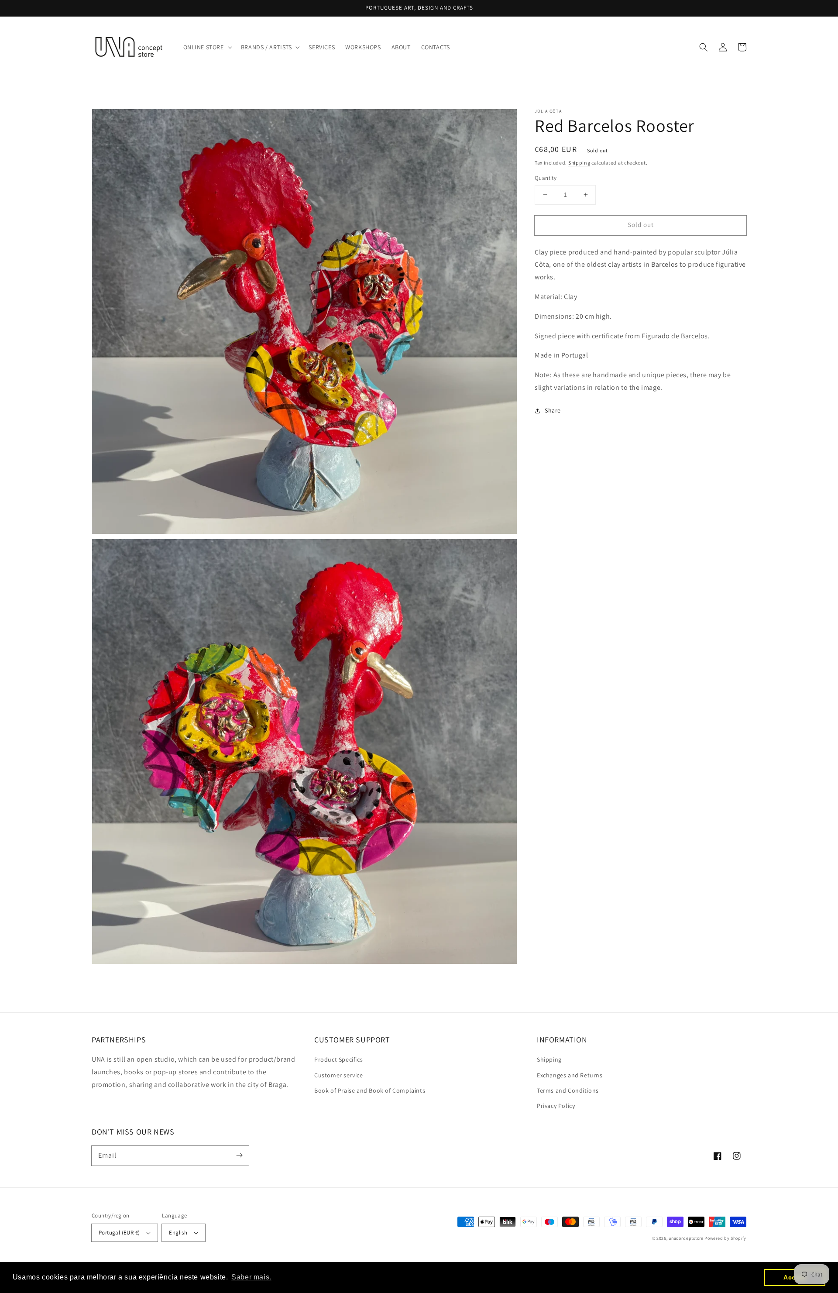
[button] (207, 47)
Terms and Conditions (568, 1090)
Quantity (545, 178)
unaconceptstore (686, 1238)
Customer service (338, 1075)
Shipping (579, 162)
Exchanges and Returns (570, 1075)
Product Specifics (338, 1059)
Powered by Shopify (725, 1238)
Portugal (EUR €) (119, 1232)
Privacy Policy (556, 1106)
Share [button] (553, 410)
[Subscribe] (239, 1155)
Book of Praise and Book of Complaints (369, 1090)
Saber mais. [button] (251, 1277)
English (178, 1232)
